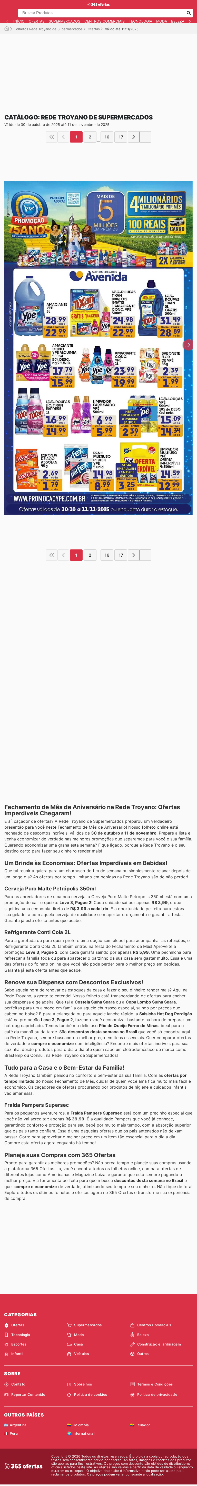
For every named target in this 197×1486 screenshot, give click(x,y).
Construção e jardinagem (159, 1344)
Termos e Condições (155, 1384)
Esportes (18, 1344)
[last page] (145, 137)
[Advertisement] (98, 69)
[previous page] (63, 137)
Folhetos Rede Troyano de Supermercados (48, 29)
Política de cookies (90, 1394)
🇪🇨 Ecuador (140, 1425)
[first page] (51, 137)
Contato (18, 1384)
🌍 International (80, 1433)
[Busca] (189, 13)
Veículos (81, 1354)
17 (121, 136)
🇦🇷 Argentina (15, 1425)
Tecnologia (140, 21)
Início (19, 21)
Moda (161, 21)
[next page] (134, 137)
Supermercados (64, 21)
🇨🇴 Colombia (78, 1425)
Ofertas (37, 21)
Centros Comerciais (104, 21)
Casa (78, 1344)
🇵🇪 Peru (11, 1433)
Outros (143, 1354)
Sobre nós (83, 1384)
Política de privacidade (157, 1394)
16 (107, 136)
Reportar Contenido (28, 1394)
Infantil (17, 1354)
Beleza (177, 21)
